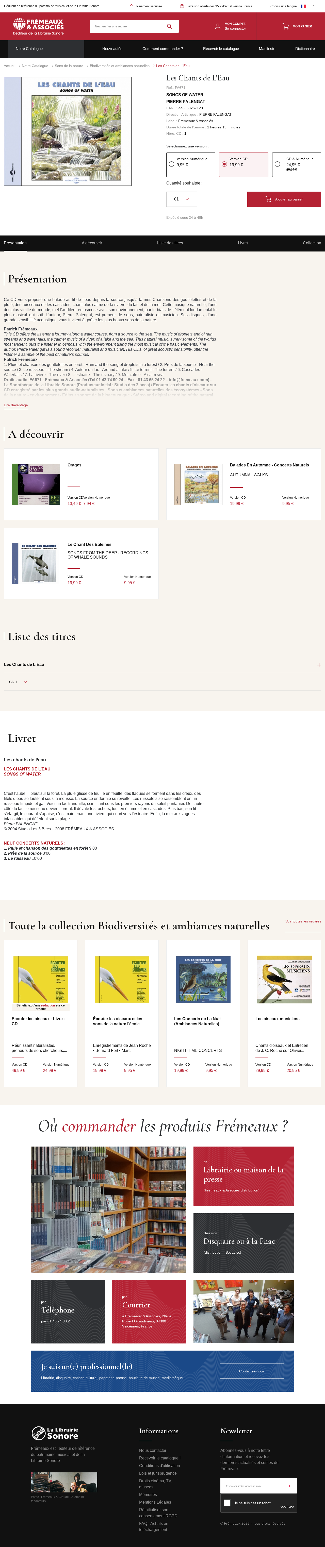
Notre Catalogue (29, 48)
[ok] (288, 1486)
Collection (312, 243)
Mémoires (148, 1494)
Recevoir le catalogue (221, 48)
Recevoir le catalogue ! (160, 1458)
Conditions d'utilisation (159, 1466)
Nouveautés (112, 48)
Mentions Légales (155, 1502)
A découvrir (92, 243)
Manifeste (267, 48)
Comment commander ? (162, 48)
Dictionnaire (305, 48)
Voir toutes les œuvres (303, 921)
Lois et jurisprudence (158, 1473)
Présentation (15, 243)
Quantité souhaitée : (184, 183)
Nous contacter (152, 1450)
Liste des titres (170, 243)
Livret (243, 243)
